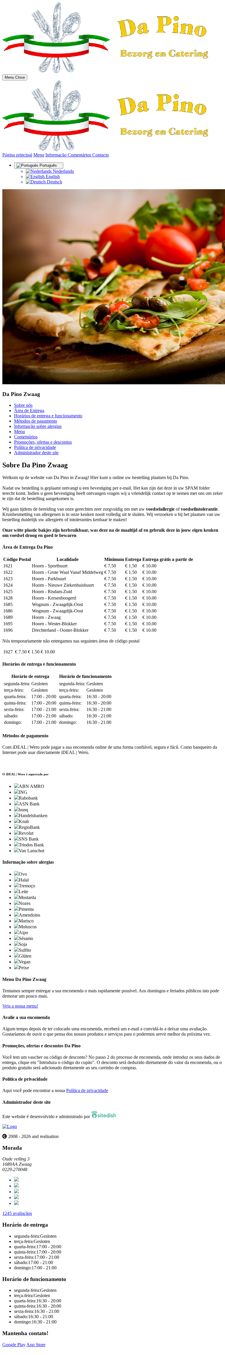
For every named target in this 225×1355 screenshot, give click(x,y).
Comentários (80, 154)
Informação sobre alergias (38, 426)
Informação (56, 154)
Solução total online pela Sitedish (33, 1349)
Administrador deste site (36, 452)
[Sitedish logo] (9, 1126)
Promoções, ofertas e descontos (43, 442)
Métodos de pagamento (35, 421)
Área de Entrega (29, 410)
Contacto (100, 154)
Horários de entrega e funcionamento (48, 415)
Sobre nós (23, 405)
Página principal (17, 154)
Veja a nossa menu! (20, 1005)
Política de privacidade (35, 447)
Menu (38, 154)
